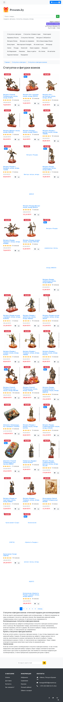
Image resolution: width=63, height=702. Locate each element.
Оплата (7, 677)
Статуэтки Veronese (27, 37)
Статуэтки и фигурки (14, 34)
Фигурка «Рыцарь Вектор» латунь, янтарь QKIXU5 (31, 206)
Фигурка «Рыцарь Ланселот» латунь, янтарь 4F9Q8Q (11, 241)
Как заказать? (9, 687)
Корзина (56, 2)
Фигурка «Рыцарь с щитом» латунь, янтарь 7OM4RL (50, 132)
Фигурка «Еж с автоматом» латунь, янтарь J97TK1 (49, 96)
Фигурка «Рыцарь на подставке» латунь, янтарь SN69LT (9, 500)
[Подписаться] (44, 662)
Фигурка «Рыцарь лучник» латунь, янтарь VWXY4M (31, 241)
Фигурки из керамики (27, 41)
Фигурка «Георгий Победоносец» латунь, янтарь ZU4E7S (10, 96)
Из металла (51, 51)
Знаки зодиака (34, 48)
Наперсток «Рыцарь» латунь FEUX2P (30, 461)
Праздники (24, 55)
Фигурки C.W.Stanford (43, 37)
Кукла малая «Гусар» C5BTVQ (10, 554)
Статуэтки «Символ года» (32, 34)
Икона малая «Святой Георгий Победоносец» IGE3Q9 (50, 500)
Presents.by (17, 9)
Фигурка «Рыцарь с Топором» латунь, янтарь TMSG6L (31, 353)
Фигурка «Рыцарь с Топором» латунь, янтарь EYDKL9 (31, 500)
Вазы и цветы (31, 51)
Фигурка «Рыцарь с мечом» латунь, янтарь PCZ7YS (50, 353)
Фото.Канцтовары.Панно (45, 41)
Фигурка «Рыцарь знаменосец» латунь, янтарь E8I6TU (49, 168)
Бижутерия (11, 44)
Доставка (8, 680)
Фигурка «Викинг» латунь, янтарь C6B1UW (11, 131)
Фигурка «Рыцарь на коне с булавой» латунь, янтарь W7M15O (11, 317)
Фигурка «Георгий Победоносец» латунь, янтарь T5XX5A (30, 388)
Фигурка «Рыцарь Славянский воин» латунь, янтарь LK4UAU (51, 426)
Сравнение (24, 680)
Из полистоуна (38, 44)
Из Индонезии (11, 51)
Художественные (12, 55)
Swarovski (24, 48)
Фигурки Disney (12, 41)
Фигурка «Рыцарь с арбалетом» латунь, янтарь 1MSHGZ (29, 317)
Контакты (8, 684)
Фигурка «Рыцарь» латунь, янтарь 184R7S (30, 131)
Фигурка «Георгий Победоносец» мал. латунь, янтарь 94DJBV (10, 388)
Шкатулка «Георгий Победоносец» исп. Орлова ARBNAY (9, 462)
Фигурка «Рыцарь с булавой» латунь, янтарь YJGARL (11, 168)
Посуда (16, 48)
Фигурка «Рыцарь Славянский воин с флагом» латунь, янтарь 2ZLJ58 (50, 463)
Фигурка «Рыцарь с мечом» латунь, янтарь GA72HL (30, 426)
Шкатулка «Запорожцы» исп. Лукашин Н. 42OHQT (11, 425)
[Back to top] (59, 694)
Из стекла (42, 51)
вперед (40, 609)
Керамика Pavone (13, 37)
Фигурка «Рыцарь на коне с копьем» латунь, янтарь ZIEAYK (51, 317)
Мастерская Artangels (24, 44)
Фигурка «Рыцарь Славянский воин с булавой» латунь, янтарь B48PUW (51, 389)
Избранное (24, 677)
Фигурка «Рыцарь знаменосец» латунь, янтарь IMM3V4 (49, 281)
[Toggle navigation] (4, 2)
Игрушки (45, 48)
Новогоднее (47, 34)
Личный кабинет (26, 687)
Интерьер (49, 44)
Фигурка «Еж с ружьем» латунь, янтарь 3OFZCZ (31, 95)
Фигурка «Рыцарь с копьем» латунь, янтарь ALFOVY (11, 353)
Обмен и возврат (26, 690)
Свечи (9, 48)
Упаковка (22, 51)
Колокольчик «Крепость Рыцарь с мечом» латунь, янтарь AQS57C (31, 594)
